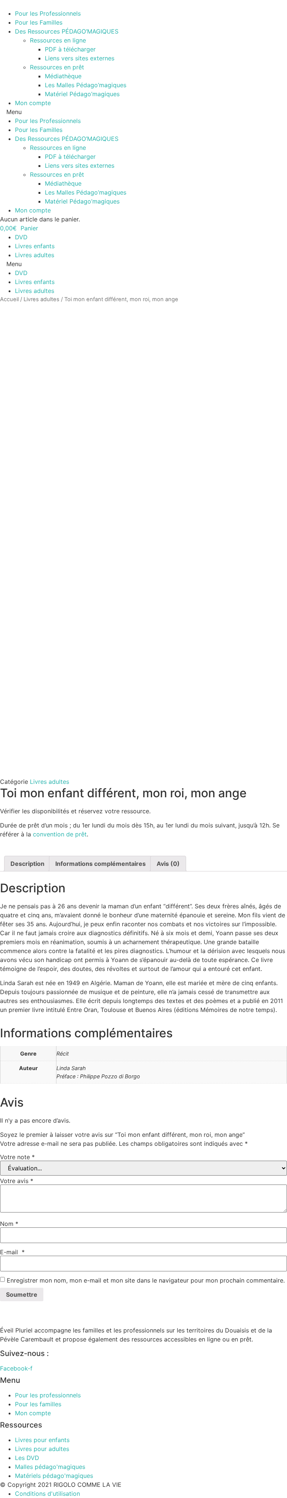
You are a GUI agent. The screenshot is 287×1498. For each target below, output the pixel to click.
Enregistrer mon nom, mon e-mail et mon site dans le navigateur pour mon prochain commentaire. (146, 1280)
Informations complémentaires (100, 863)
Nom (9, 1224)
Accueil (9, 299)
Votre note (17, 1157)
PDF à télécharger (70, 49)
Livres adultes (34, 255)
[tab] (27, 863)
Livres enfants (35, 246)
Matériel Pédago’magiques (82, 94)
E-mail (12, 1252)
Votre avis (16, 1181)
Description (27, 863)
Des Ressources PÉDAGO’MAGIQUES (66, 31)
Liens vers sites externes (79, 58)
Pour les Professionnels (48, 13)
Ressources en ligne (58, 40)
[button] (143, 111)
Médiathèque (63, 76)
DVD (21, 237)
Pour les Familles (38, 22)
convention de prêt (60, 834)
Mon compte (33, 103)
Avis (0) (168, 863)
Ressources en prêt (57, 67)
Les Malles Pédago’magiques (85, 85)
